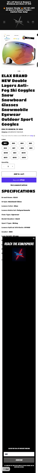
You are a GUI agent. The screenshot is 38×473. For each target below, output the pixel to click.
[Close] (34, 238)
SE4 (22, 143)
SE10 (6, 153)
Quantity (5, 162)
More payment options (19, 185)
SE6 (5, 148)
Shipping (4, 132)
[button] (4, 22)
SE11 (5, 157)
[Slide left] (15, 71)
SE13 (24, 157)
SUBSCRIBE (19, 460)
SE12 (15, 157)
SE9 (30, 148)
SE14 (24, 153)
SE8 (22, 148)
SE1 (5, 143)
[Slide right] (23, 71)
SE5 (30, 143)
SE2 (13, 143)
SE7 (13, 148)
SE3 (14, 153)
